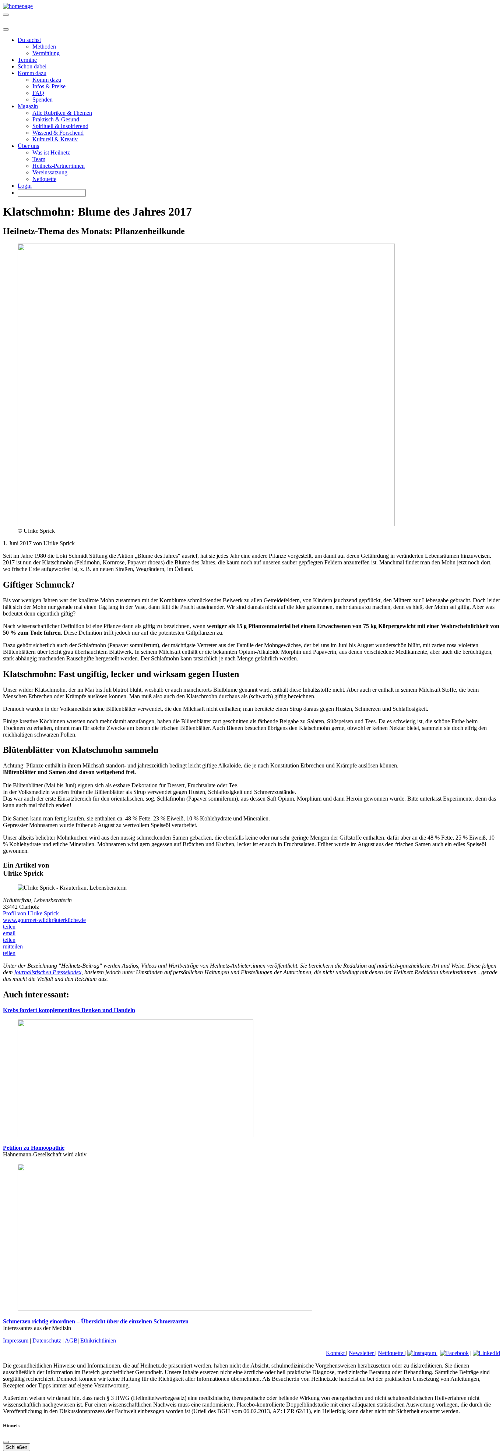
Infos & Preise (49, 86)
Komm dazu (46, 80)
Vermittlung (46, 53)
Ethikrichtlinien (98, 1340)
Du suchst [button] (29, 40)
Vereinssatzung (49, 172)
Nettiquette (391, 1353)
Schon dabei (32, 66)
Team (38, 159)
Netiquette (44, 179)
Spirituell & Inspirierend (60, 126)
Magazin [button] (28, 106)
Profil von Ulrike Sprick (31, 913)
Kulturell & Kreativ (55, 139)
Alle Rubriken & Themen (62, 113)
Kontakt (336, 1353)
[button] (9, 926)
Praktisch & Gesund (55, 119)
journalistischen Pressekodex (47, 972)
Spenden (42, 99)
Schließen (16, 1447)
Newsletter (362, 1353)
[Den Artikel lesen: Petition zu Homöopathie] (135, 1135)
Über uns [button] (28, 146)
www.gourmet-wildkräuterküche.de (44, 920)
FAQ (38, 93)
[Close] (6, 29)
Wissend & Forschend (58, 133)
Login (25, 185)
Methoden (44, 46)
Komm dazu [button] (32, 73)
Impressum (15, 1340)
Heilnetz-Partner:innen (58, 166)
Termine (27, 60)
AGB (71, 1340)
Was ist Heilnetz (51, 152)
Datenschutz (47, 1340)
